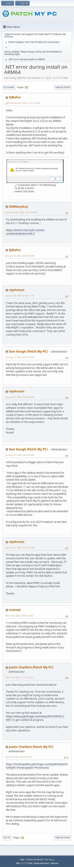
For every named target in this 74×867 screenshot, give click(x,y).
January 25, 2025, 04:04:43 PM (20, 397)
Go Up (6, 837)
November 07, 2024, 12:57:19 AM (24, 103)
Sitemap (54, 863)
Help (22, 859)
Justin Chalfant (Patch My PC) (31, 667)
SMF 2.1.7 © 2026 (24, 863)
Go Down (8, 87)
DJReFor (15, 97)
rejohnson (16, 290)
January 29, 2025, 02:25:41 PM (20, 547)
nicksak (15, 610)
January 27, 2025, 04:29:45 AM (20, 455)
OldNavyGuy (18, 206)
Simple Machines (41, 863)
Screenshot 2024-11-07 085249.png (36, 185)
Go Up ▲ (49, 859)
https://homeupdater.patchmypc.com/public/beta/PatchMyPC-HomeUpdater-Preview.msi (37, 765)
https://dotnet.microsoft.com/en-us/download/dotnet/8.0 (25, 231)
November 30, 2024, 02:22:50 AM (21, 212)
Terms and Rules (35, 859)
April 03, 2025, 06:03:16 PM (18, 756)
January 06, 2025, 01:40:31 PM (20, 295)
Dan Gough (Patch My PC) (28, 351)
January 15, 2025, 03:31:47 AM (20, 357)
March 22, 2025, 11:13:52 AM (19, 677)
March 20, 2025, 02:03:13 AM (19, 615)
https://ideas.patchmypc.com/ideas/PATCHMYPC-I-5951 (35, 718)
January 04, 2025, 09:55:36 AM (20, 255)
